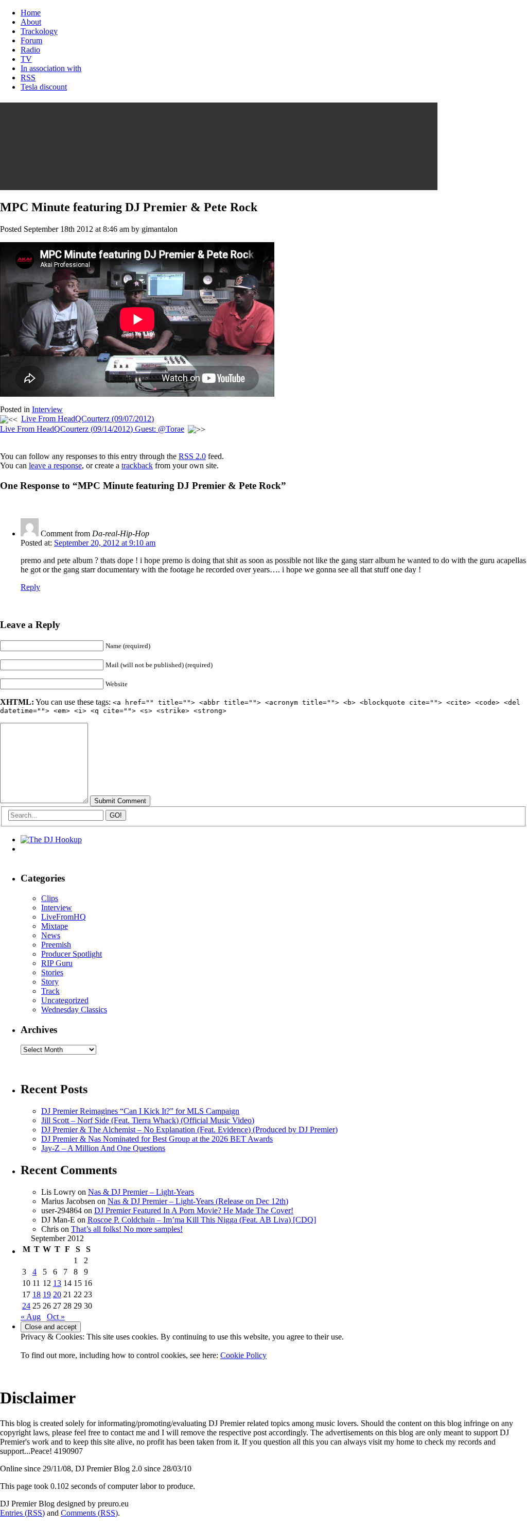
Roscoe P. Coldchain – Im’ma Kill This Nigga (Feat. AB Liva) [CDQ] (201, 1219)
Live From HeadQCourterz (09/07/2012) (87, 418)
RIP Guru (57, 963)
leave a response (55, 465)
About (31, 22)
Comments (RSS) (89, 1512)
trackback (137, 465)
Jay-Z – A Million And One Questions (103, 1148)
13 (57, 1283)
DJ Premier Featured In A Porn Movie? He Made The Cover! (193, 1210)
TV (26, 59)
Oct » (56, 1316)
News (50, 935)
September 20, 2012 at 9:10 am (104, 542)
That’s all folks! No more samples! (127, 1229)
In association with (51, 68)
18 (36, 1294)
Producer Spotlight (71, 953)
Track (50, 991)
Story (50, 981)
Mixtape (54, 926)
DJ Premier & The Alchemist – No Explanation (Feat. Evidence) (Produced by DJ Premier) (189, 1129)
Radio (30, 49)
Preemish (56, 944)
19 (47, 1294)
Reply (30, 587)
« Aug (31, 1316)
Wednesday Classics (74, 1009)
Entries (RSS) (22, 1512)
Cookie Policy (243, 1355)
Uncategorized (65, 1000)
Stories (52, 972)
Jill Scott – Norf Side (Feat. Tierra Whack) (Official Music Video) (147, 1120)
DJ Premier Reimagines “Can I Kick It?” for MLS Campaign (140, 1111)
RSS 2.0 (192, 456)
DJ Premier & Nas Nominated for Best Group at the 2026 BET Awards (157, 1138)
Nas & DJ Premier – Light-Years (141, 1192)
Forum (31, 40)
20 (57, 1294)
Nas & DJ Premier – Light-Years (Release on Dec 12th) (198, 1201)
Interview (47, 409)
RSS (28, 77)
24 (26, 1305)
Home (31, 12)
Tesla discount (44, 86)
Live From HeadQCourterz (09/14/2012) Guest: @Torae (92, 429)
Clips (49, 898)
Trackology (39, 31)
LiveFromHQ (63, 916)
